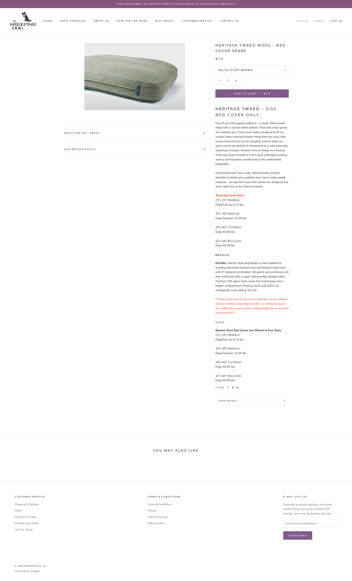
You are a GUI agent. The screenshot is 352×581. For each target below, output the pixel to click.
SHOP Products (73, 20)
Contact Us (229, 20)
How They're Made (131, 20)
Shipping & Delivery (27, 504)
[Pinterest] (237, 387)
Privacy (152, 510)
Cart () (336, 20)
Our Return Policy (80, 149)
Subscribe (298, 535)
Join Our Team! (24, 529)
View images (227, 401)
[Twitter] (233, 387)
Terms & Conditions (159, 504)
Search (319, 21)
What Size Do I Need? (82, 133)
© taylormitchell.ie (30, 566)
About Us (101, 20)
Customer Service (197, 20)
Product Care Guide (26, 523)
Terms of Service (158, 517)
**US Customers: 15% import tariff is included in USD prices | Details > (176, 4)
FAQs (18, 510)
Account (303, 21)
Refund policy (156, 523)
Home (48, 20)
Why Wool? (164, 20)
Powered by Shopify (27, 571)
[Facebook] (228, 387)
